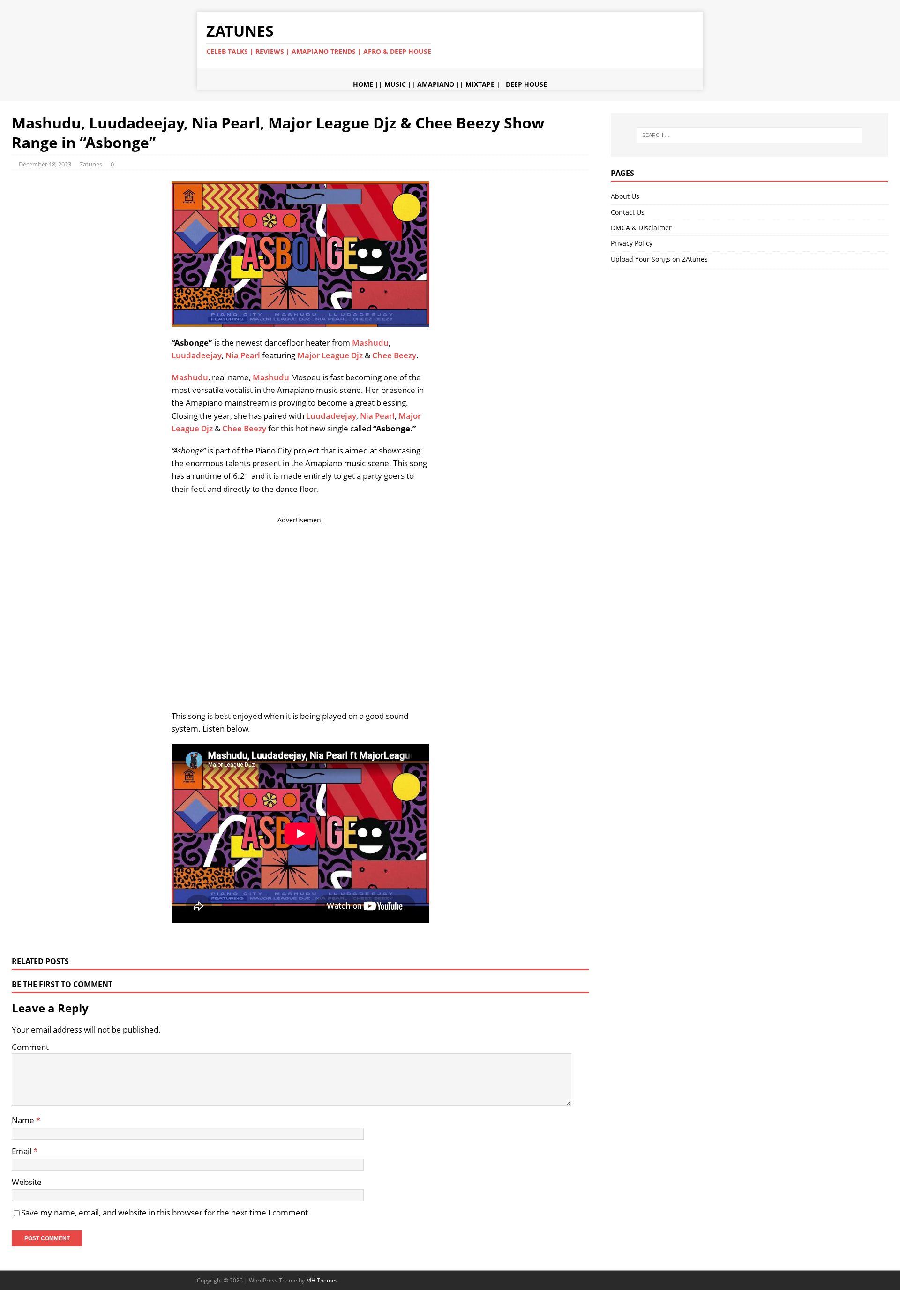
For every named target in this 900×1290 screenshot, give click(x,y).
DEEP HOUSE (526, 84)
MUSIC (395, 84)
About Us (625, 196)
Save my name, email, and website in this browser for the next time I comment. (165, 1212)
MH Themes (322, 1280)
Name (24, 1120)
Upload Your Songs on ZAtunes (659, 259)
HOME (363, 84)
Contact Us (628, 212)
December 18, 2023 (45, 164)
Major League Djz (330, 355)
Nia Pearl (242, 355)
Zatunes (91, 164)
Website (27, 1182)
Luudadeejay (197, 355)
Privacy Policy (631, 243)
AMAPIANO (435, 84)
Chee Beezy (394, 355)
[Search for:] (749, 135)
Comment (30, 1046)
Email (22, 1151)
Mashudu (370, 342)
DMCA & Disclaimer (641, 227)
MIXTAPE (480, 84)
